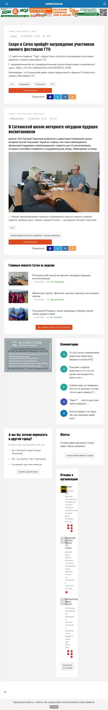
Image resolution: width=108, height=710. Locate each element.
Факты (65, 435)
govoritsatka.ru (54, 4)
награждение (24, 84)
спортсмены (40, 84)
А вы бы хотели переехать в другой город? (28, 437)
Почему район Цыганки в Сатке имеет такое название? (77, 444)
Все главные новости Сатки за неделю (54, 327)
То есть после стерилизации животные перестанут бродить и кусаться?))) (84, 356)
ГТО (12, 84)
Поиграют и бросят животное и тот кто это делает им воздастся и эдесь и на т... (81, 372)
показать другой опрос (28, 472)
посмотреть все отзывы (67, 666)
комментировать (30, 90)
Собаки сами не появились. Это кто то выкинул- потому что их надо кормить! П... (84, 389)
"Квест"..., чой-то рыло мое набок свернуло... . (84, 402)
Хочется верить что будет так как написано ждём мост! (82, 415)
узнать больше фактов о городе (80, 455)
